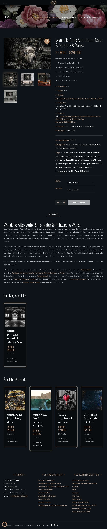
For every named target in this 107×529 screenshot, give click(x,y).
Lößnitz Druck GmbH (92, 156)
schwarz (58, 160)
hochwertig (65, 153)
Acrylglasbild (68, 160)
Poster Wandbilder (45, 490)
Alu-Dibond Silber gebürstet (45, 273)
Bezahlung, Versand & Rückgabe (84, 483)
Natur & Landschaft (52, 17)
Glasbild (99, 164)
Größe (57, 181)
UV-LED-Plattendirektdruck (25, 279)
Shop (28, 17)
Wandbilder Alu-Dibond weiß (49, 483)
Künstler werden (44, 502)
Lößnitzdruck (60, 156)
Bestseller (64, 148)
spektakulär (59, 164)
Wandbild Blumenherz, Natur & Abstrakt (66, 418)
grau (88, 164)
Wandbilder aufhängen (47, 496)
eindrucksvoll (72, 167)
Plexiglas (97, 160)
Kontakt (75, 493)
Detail (93, 164)
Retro (77, 171)
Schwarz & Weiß (88, 145)
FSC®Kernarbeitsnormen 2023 (84, 505)
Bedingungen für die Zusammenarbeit (52, 505)
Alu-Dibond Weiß (26, 273)
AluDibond (74, 153)
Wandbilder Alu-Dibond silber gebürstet (53, 486)
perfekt (68, 164)
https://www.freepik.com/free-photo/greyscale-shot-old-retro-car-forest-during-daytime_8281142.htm (78, 119)
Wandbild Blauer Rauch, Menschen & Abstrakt (91, 418)
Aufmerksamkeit (85, 153)
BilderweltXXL (86, 270)
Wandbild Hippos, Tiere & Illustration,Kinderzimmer (40, 420)
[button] (102, 2)
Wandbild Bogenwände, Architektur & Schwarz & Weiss (14, 336)
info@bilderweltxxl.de (19, 496)
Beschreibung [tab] (53, 214)
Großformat (70, 156)
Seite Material (42, 276)
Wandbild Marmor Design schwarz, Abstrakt (14, 418)
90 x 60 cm (60, 98)
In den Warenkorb (79, 202)
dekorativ (75, 164)
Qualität (81, 167)
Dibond (76, 160)
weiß (82, 160)
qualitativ (95, 153)
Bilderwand (84, 171)
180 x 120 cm (97, 98)
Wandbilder (37, 17)
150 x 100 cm (84, 98)
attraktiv (71, 171)
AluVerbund (88, 160)
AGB (74, 490)
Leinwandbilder (44, 493)
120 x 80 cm (71, 98)
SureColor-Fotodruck (79, 279)
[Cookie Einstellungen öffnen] (4, 526)
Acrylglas (15, 273)
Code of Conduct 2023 (80, 502)
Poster (62, 273)
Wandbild (79, 156)
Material (58, 188)
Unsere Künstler (44, 499)
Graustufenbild (61, 167)
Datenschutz (77, 499)
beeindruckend (61, 171)
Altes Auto (89, 167)
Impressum (76, 496)
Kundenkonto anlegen (80, 480)
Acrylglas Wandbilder (46, 480)
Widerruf (75, 486)
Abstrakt (82, 164)
